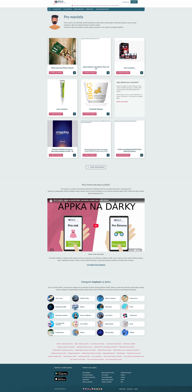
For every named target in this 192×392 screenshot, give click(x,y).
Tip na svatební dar (97, 356)
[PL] (92, 389)
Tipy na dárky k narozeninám (77, 359)
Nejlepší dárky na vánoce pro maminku (85, 350)
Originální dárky (121, 353)
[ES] (99, 389)
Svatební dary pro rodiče (69, 356)
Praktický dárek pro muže (134, 353)
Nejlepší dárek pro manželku (126, 347)
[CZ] (83, 389)
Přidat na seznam (57, 72)
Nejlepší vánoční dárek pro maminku (91, 353)
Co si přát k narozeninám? (88, 377)
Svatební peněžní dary (84, 356)
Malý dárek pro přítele (129, 343)
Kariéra (122, 379)
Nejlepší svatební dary (74, 353)
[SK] (85, 389)
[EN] (88, 389)
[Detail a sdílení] (74, 72)
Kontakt (136, 388)
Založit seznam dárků (122, 101)
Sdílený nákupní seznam (107, 379)
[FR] (101, 389)
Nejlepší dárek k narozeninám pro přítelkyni (105, 347)
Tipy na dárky (105, 374)
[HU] (94, 389)
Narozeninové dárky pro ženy (84, 347)
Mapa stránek (130, 388)
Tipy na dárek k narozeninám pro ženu (134, 356)
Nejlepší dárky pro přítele (104, 350)
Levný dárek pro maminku (97, 343)
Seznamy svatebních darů (54, 356)
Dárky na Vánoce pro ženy (82, 343)
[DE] (90, 389)
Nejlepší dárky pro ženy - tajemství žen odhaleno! (126, 350)
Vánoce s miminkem (87, 381)
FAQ (122, 381)
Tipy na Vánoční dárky (107, 377)
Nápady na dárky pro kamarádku (66, 347)
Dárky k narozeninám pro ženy (65, 343)
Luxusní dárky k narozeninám (114, 343)
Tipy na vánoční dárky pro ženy (113, 359)
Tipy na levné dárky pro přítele (95, 359)
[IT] (97, 389)
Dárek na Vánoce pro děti (108, 372)
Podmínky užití (122, 388)
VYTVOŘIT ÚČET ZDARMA (96, 265)
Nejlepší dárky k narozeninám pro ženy (63, 350)
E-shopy (123, 377)
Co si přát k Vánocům (87, 374)
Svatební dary (85, 379)
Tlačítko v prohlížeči (107, 381)
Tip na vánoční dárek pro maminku (113, 356)
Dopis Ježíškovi (86, 372)
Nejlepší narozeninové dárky (58, 353)
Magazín (123, 374)
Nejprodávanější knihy (109, 353)
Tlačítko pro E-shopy (126, 372)
